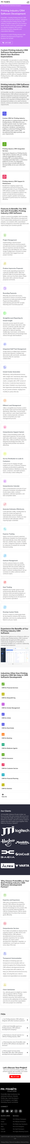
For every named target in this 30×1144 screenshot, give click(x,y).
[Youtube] (7, 1111)
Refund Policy (25, 1142)
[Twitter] (12, 1111)
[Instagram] (16, 1111)
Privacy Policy (5, 1142)
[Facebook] (20, 1111)
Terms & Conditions (15, 1142)
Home (2, 5)
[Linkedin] (3, 1111)
